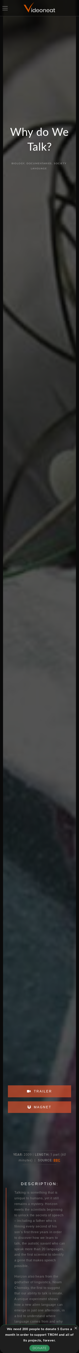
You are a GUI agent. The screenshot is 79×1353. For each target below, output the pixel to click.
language (39, 168)
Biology (18, 163)
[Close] (76, 1328)
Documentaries (39, 163)
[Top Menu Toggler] (5, 8)
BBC (56, 1160)
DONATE (40, 1348)
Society (60, 163)
